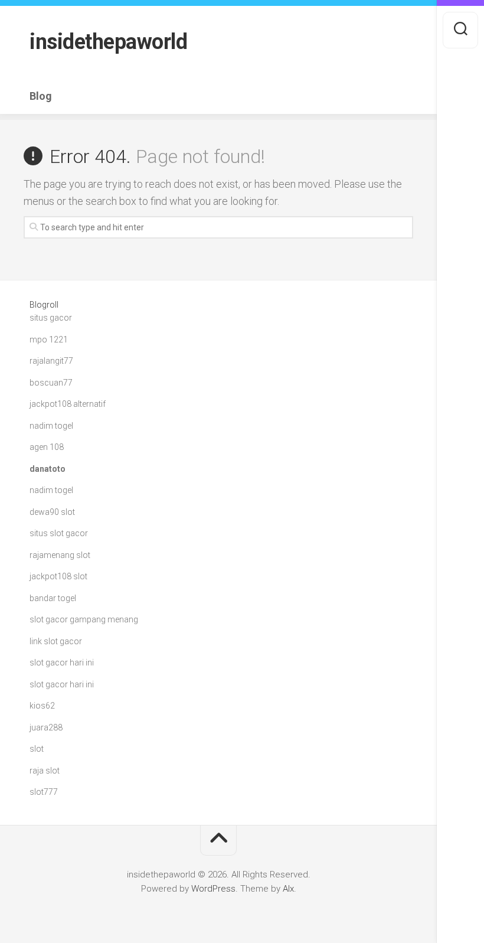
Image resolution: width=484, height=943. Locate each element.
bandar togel (53, 598)
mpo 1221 (49, 339)
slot (37, 748)
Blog (41, 96)
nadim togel (51, 425)
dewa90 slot (52, 512)
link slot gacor (56, 641)
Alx (288, 888)
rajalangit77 (51, 361)
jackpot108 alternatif (68, 404)
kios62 (42, 705)
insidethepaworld (108, 42)
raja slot (45, 770)
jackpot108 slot (58, 576)
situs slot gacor (59, 533)
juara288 (46, 727)
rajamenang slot (60, 555)
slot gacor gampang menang (84, 619)
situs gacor (51, 317)
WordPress (213, 888)
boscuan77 (51, 382)
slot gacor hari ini (62, 662)
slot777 (44, 792)
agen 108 (47, 447)
